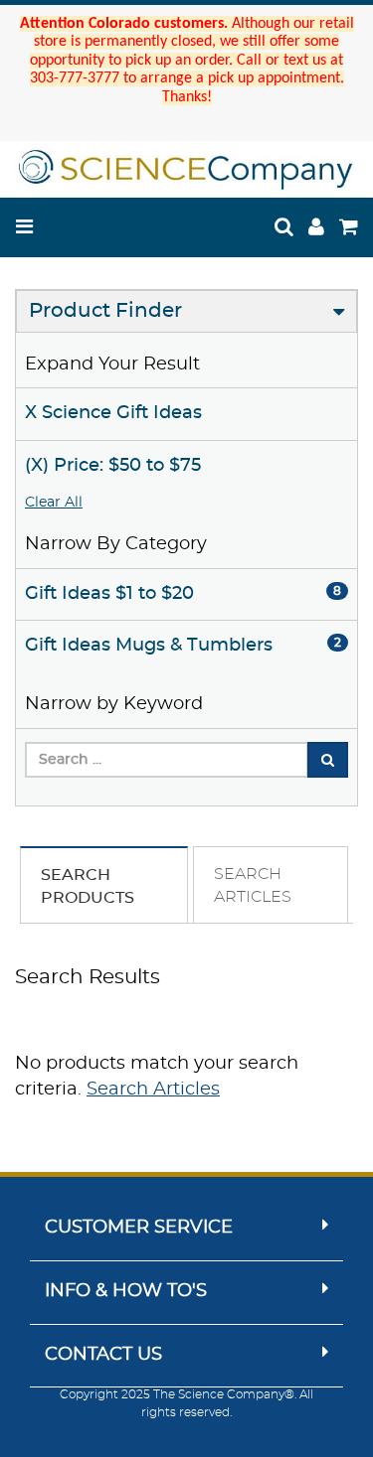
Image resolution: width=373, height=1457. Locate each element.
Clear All (54, 503)
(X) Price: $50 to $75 (113, 466)
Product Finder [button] (105, 311)
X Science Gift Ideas (113, 413)
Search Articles (153, 1089)
